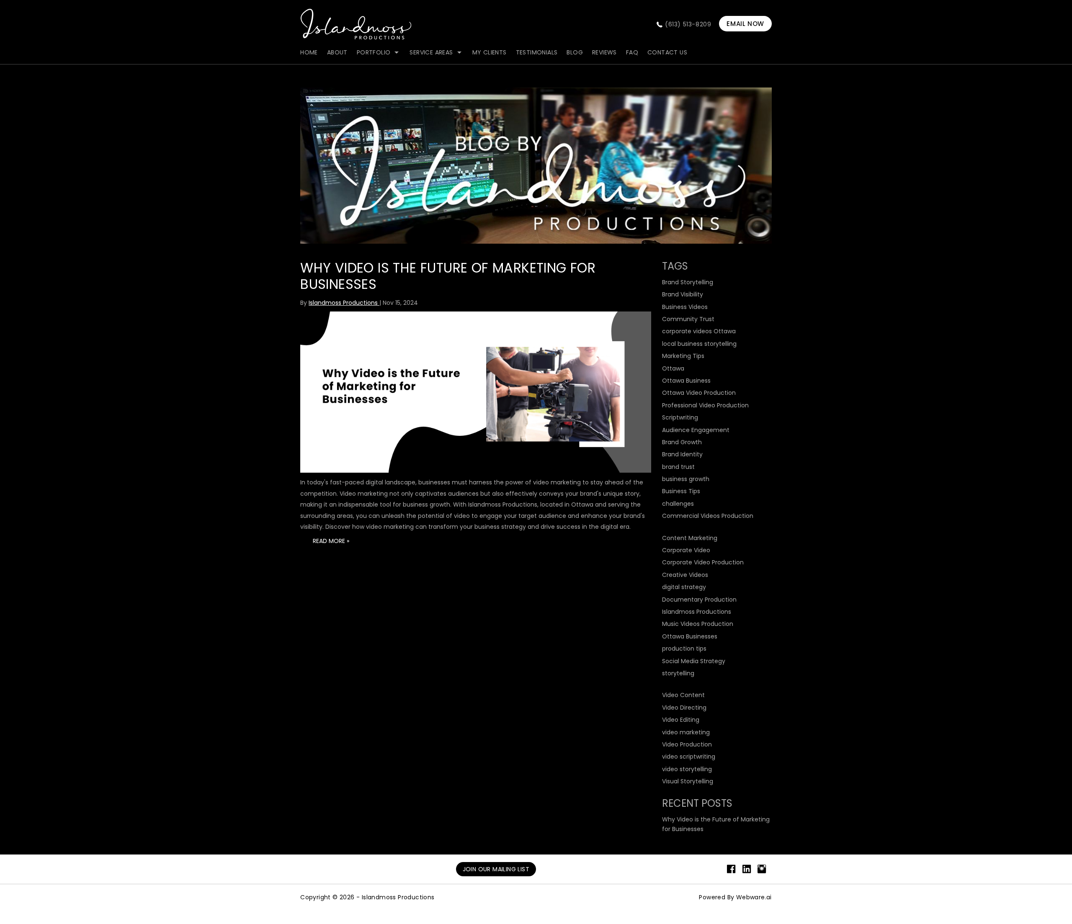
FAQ (632, 52)
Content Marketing (689, 538)
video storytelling (687, 769)
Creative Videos (685, 575)
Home (309, 52)
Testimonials (537, 52)
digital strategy (684, 587)
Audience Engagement (695, 430)
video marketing (686, 732)
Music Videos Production (697, 624)
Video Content (683, 695)
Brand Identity (682, 454)
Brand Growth (682, 442)
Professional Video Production (705, 405)
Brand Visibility (682, 294)
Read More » (331, 541)
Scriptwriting (680, 417)
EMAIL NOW (745, 23)
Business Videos (685, 307)
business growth (685, 479)
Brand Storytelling (687, 282)
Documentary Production (699, 599)
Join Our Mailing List (496, 869)
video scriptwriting (688, 756)
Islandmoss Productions (696, 611)
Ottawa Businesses (689, 636)
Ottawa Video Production (699, 393)
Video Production (687, 744)
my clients (489, 52)
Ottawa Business (686, 380)
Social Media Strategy (693, 661)
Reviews (604, 52)
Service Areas (431, 52)
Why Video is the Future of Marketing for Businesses (447, 275)
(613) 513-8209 (688, 24)
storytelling (678, 673)
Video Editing (680, 720)
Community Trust (688, 319)
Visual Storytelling (687, 781)
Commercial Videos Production (707, 516)
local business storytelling (699, 344)
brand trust (678, 467)
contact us (667, 52)
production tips (684, 648)
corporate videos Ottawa (699, 331)
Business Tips (681, 491)
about (337, 52)
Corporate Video (686, 550)
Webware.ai (754, 897)
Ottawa (673, 368)
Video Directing (684, 707)
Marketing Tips (683, 356)
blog (575, 52)
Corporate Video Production (703, 562)
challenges (678, 503)
